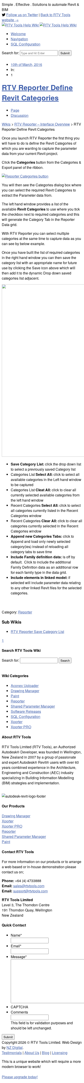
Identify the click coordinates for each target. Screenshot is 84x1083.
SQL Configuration (25, 716)
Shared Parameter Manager (33, 706)
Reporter (25, 612)
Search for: (10, 52)
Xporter (16, 721)
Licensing (59, 1052)
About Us (31, 1052)
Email (16, 945)
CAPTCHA (19, 1006)
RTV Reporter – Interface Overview (42, 124)
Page (15, 110)
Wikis (6, 124)
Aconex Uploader (25, 685)
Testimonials (12, 1052)
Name (16, 935)
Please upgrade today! (20, 1076)
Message (19, 956)
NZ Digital (14, 1047)
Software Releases (26, 711)
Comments (19, 1012)
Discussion (19, 115)
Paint (15, 695)
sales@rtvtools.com (28, 885)
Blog (45, 1052)
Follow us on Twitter (22, 14)
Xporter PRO (21, 726)
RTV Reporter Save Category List (37, 631)
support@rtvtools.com (30, 891)
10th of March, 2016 (26, 64)
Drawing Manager (25, 690)
